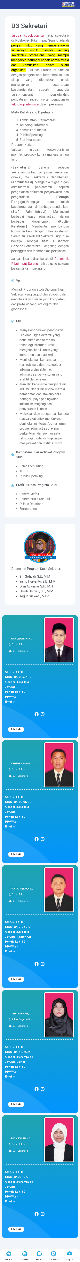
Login (69, 1259)
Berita (25, 1259)
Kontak (53, 1259)
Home (8, 1259)
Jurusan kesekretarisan (28, 35)
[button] (16, 644)
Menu (39, 1259)
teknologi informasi (25, 104)
